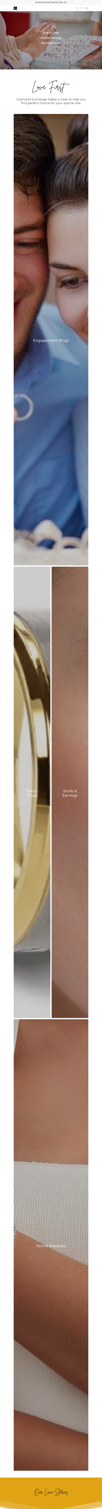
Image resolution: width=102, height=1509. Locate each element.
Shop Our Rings (51, 33)
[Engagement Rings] (51, 339)
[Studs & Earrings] (70, 792)
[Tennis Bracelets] (51, 1245)
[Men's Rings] (32, 792)
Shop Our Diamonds (51, 38)
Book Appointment (51, 43)
